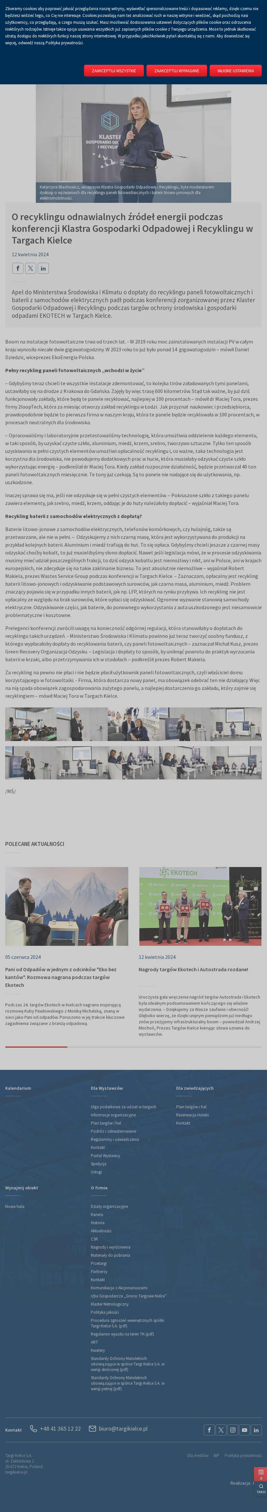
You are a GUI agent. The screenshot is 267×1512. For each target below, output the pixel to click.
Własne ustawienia (236, 71)
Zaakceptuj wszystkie (114, 71)
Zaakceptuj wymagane (176, 71)
